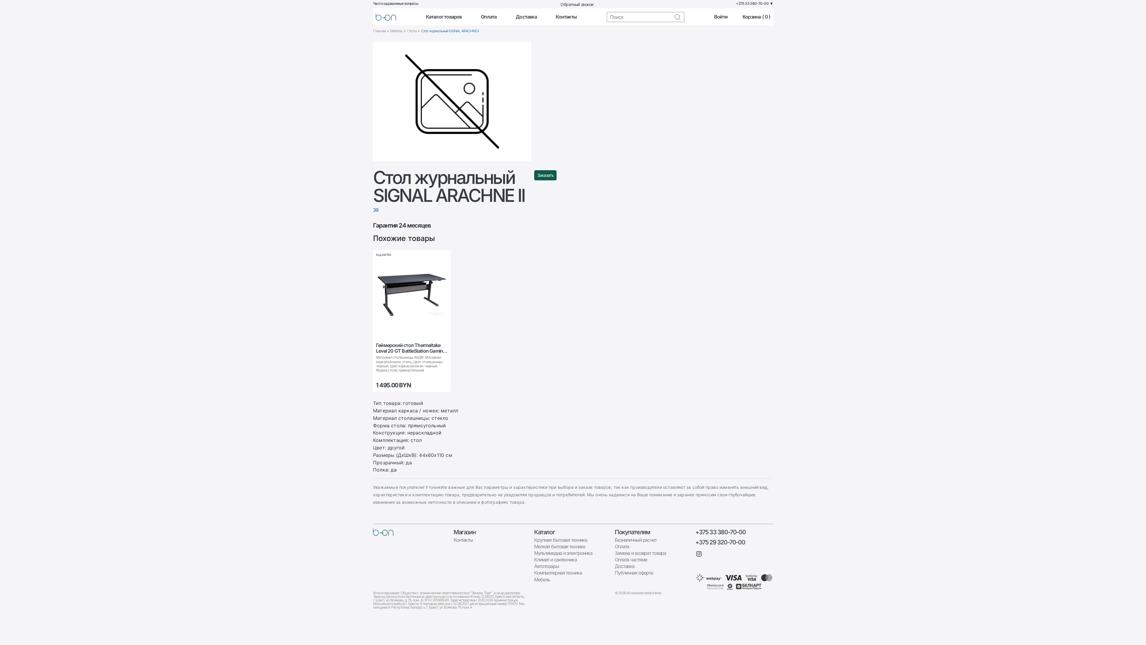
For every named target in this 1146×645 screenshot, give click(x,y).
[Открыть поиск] (677, 17)
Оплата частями (631, 560)
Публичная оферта (634, 573)
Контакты (566, 17)
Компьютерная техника (558, 573)
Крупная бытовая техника (560, 540)
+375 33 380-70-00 (720, 532)
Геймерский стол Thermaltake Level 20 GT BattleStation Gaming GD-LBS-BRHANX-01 (411, 348)
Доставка (526, 17)
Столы (412, 31)
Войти (721, 17)
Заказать (545, 175)
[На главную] (383, 532)
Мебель (396, 31)
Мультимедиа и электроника (563, 553)
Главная (379, 31)
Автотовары (546, 566)
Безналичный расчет (636, 540)
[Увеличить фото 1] (452, 101)
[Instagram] (699, 554)
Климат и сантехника (555, 560)
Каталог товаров (444, 17)
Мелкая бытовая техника (559, 546)
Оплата (489, 17)
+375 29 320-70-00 (720, 542)
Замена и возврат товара (640, 553)
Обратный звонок (577, 4)
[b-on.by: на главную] (386, 17)
